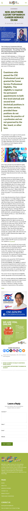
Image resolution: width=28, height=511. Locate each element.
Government (14, 8)
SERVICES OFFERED (6, 488)
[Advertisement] (14, 388)
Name (3, 424)
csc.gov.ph (12, 241)
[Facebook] (4, 350)
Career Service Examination (9, 354)
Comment (4, 411)
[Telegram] (20, 350)
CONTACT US (4, 490)
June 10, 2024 (19, 23)
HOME (2, 483)
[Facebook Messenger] (7, 350)
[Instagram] (14, 350)
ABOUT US (4, 485)
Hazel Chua (10, 23)
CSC (17, 354)
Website (3, 436)
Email (3, 430)
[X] (10, 350)
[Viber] (17, 350)
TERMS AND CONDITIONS (7, 496)
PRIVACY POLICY (5, 493)
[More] (23, 350)
